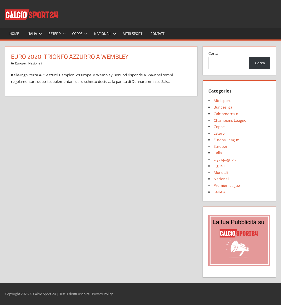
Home (14, 33)
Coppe (77, 33)
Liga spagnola (225, 159)
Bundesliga (223, 107)
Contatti (158, 33)
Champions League (230, 120)
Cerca (213, 53)
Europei (21, 63)
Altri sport (132, 33)
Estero (55, 33)
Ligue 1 (220, 165)
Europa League (226, 139)
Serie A (220, 191)
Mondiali (221, 172)
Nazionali (102, 33)
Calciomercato (226, 113)
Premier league (227, 185)
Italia (32, 33)
